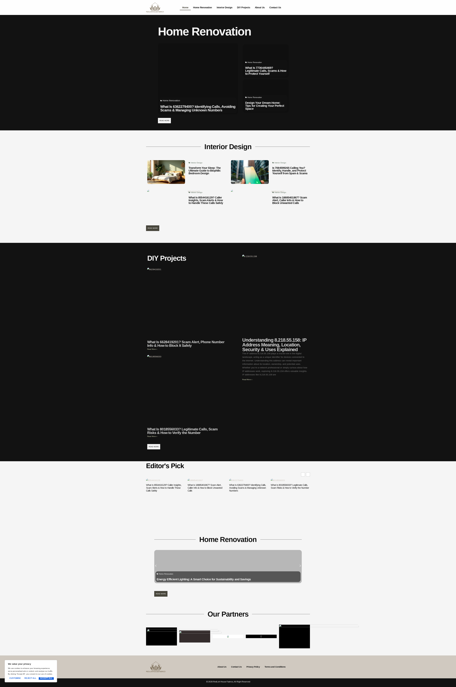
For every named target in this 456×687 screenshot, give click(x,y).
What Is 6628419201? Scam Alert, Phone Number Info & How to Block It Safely (185, 343)
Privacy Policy (253, 667)
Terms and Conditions (275, 667)
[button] (308, 474)
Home (185, 7)
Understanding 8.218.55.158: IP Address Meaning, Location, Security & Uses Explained (274, 344)
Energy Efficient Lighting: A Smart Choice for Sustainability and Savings (204, 579)
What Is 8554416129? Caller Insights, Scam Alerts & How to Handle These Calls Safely (206, 200)
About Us (260, 7)
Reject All (30, 678)
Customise (15, 678)
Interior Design (224, 7)
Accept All (46, 678)
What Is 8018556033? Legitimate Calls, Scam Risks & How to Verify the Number (182, 431)
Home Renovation (202, 7)
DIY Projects (243, 7)
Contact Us (275, 7)
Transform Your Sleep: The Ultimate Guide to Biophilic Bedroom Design (205, 170)
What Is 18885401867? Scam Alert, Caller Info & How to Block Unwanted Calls (289, 200)
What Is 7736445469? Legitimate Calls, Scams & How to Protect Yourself (265, 70)
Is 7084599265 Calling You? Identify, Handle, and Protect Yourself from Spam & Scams (290, 170)
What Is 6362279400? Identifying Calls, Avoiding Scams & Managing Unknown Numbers (197, 108)
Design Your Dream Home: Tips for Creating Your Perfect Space (264, 105)
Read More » (152, 349)
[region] (31, 671)
